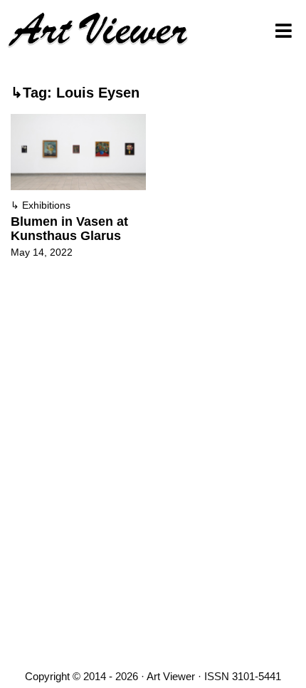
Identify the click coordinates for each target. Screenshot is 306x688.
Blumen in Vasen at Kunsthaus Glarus (69, 228)
